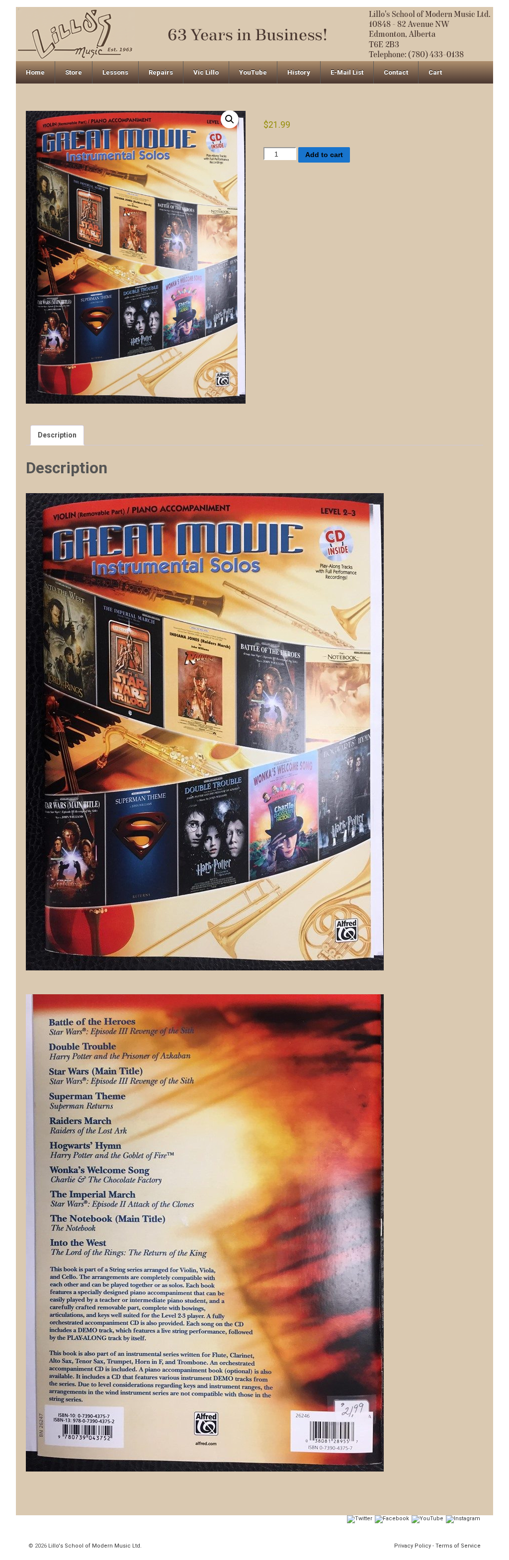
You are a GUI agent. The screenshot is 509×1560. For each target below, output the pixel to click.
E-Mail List (347, 72)
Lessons (115, 72)
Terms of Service (458, 1546)
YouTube (253, 72)
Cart (435, 72)
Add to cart (324, 155)
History (298, 72)
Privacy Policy (412, 1546)
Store (73, 72)
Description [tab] (57, 435)
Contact (396, 72)
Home (35, 72)
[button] (230, 119)
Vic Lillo (206, 72)
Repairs (161, 72)
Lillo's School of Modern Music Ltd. (94, 1546)
